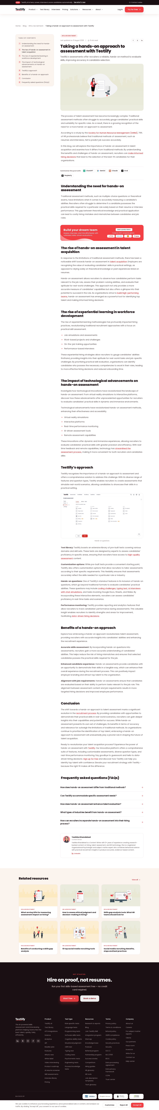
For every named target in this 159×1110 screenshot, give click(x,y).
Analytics (48, 1039)
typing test (122, 588)
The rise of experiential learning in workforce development (35, 57)
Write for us (130, 1053)
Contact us (130, 1057)
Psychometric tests (72, 1059)
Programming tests (72, 1031)
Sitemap (88, 1039)
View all (135, 880)
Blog (24, 26)
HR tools (88, 1074)
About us (129, 1023)
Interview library (51, 1078)
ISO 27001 (109, 1055)
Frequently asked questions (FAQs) (35, 82)
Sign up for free (90, 758)
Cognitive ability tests (73, 1039)
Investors (129, 1049)
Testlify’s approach (29, 71)
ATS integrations (51, 1031)
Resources (87, 9)
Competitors (90, 1062)
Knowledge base (91, 1043)
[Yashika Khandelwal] (66, 845)
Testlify (91, 748)
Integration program (93, 1035)
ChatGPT (89, 171)
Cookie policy (111, 1039)
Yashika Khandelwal (81, 837)
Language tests (71, 1027)
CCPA (108, 1075)
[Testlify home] (20, 9)
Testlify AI (48, 1023)
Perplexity (68, 175)
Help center (130, 1061)
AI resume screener (52, 1070)
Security (109, 1047)
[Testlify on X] (23, 1041)
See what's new (79, 2)
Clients (128, 1038)
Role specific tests (72, 1023)
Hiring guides (90, 1066)
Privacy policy (111, 1023)
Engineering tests (71, 1062)
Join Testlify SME (91, 1031)
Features (48, 1051)
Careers (129, 1027)
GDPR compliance (113, 1035)
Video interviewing (52, 1062)
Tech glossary (90, 1085)
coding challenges (107, 588)
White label (49, 1059)
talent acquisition (118, 261)
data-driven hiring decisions (85, 616)
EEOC (108, 1059)
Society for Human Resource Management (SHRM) (112, 132)
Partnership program (93, 1055)
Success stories (91, 1059)
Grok (126, 171)
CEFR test (68, 1047)
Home (18, 26)
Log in (120, 9)
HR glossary (89, 1070)
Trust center (110, 1079)
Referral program (92, 1051)
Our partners (131, 1042)
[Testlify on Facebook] (33, 1041)
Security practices (113, 1043)
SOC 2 (108, 1051)
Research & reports (92, 1023)
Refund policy (111, 1031)
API (46, 1043)
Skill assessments (51, 1074)
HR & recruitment (36, 26)
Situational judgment (73, 1043)
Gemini (102, 171)
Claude (115, 171)
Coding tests (70, 1055)
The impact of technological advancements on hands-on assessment (33, 64)
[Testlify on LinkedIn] (17, 1041)
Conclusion (26, 78)
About (98, 9)
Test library (44, 9)
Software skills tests (72, 1035)
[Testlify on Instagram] (28, 1041)
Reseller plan (49, 1047)
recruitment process (86, 713)
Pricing (65, 9)
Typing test (69, 1051)
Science (48, 1035)
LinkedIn (77, 853)
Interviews (56, 9)
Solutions (74, 9)
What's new (49, 1055)
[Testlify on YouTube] (38, 1041)
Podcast (88, 1047)
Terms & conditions (113, 1027)
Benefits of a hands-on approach (35, 74)
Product (32, 9)
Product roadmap (52, 1066)
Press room (130, 1046)
